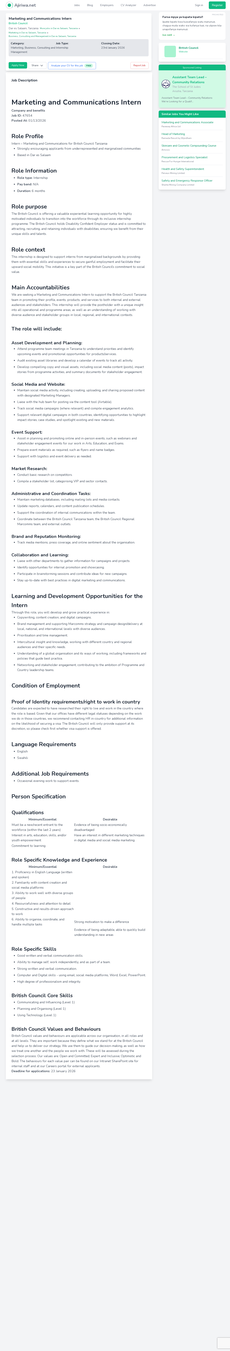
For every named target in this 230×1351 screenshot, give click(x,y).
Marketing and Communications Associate (187, 122)
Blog (90, 5)
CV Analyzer (128, 5)
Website (183, 51)
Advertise (149, 5)
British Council (189, 48)
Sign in (199, 5)
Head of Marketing (173, 134)
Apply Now (18, 65)
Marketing (17, 48)
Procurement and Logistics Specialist (185, 157)
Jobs (77, 5)
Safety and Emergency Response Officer (187, 180)
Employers (107, 5)
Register (217, 5)
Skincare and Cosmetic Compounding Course (189, 145)
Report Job (140, 65)
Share (35, 65)
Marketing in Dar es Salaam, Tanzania (27, 32)
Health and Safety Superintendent (183, 169)
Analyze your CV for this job (71, 65)
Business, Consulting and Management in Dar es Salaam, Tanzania (42, 36)
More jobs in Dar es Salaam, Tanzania (59, 28)
